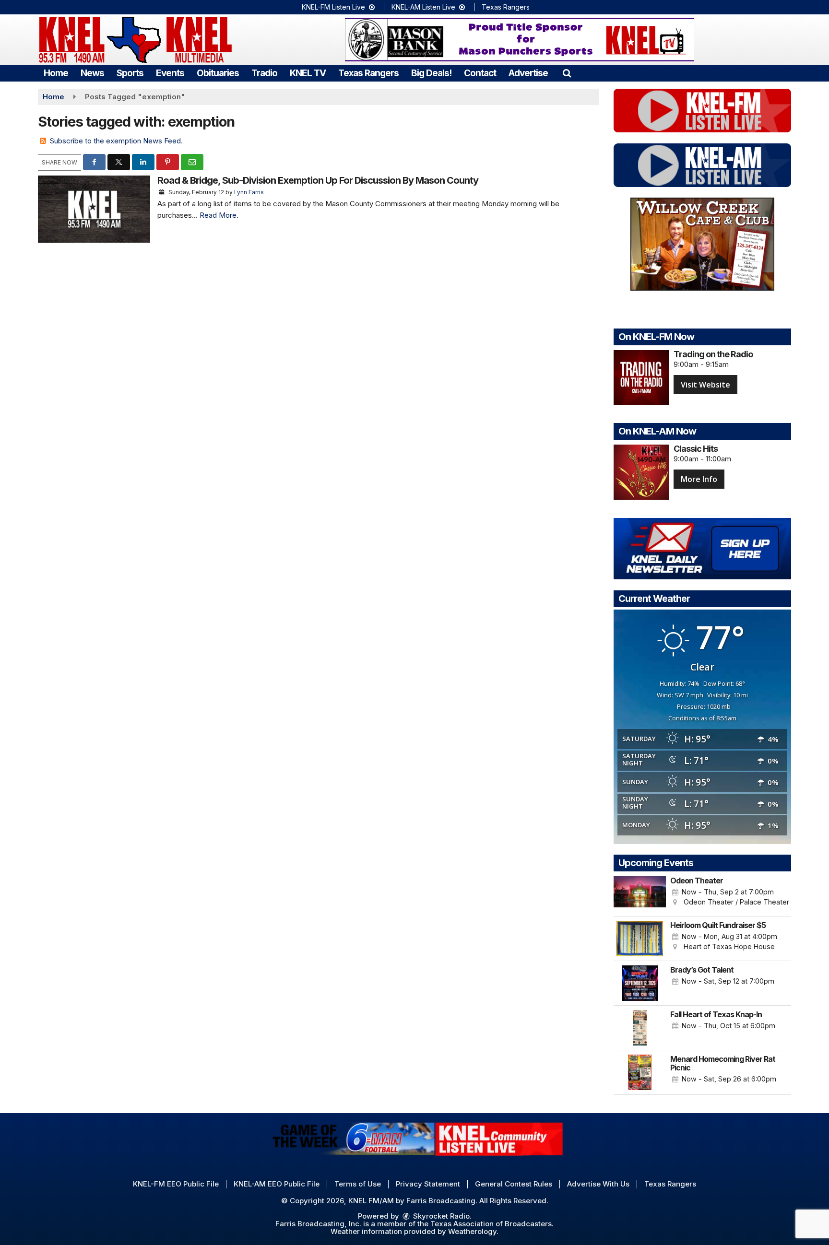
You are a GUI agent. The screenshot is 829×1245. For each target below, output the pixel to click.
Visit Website (705, 384)
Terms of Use (357, 1183)
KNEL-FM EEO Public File (176, 1183)
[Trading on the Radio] (641, 377)
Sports (130, 73)
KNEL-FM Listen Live (334, 7)
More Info (699, 479)
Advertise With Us (598, 1183)
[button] (566, 73)
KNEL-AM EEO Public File (277, 1183)
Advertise (528, 73)
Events (170, 73)
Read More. (219, 215)
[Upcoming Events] (640, 894)
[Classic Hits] (641, 472)
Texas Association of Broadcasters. (492, 1223)
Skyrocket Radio (440, 1216)
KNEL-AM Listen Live (424, 7)
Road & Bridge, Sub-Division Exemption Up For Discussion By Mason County (317, 180)
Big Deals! (431, 73)
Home (56, 73)
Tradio (264, 73)
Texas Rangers (506, 7)
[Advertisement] (519, 39)
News (92, 73)
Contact (480, 73)
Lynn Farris (249, 192)
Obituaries (218, 73)
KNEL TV (308, 73)
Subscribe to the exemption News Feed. (116, 140)
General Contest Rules (513, 1183)
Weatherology (472, 1231)
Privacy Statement (428, 1183)
